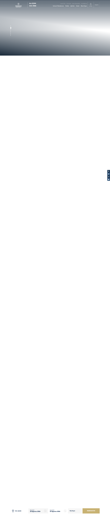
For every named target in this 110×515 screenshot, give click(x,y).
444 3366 (32, 6)
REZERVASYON (91, 510)
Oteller (67, 6)
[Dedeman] (19, 5)
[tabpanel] (55, 28)
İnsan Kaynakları (76, 3)
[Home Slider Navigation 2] (10, 29)
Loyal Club (62, 3)
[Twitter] (108, 174)
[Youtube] (108, 179)
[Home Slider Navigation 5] (10, 35)
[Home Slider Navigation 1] (10, 28)
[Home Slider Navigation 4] (10, 33)
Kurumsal (69, 3)
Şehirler (72, 6)
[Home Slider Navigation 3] (10, 31)
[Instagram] (108, 176)
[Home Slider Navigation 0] (10, 26)
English (96, 4)
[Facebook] (108, 171)
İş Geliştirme (84, 3)
